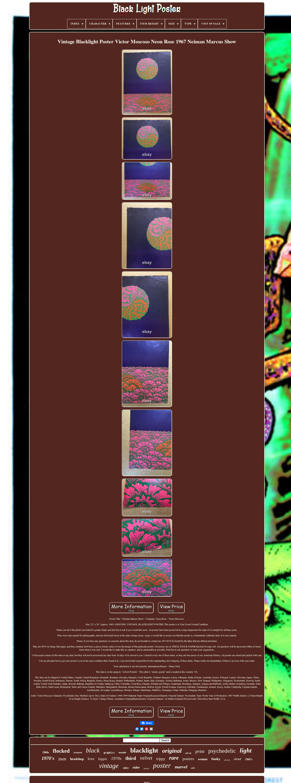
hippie (102, 759)
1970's (48, 758)
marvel (181, 766)
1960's (248, 759)
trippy (160, 759)
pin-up (188, 753)
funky (215, 759)
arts (193, 768)
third (130, 758)
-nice (126, 767)
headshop (77, 759)
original (172, 750)
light (246, 750)
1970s (116, 758)
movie (227, 760)
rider (136, 767)
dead (237, 759)
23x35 (62, 759)
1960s (45, 752)
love (91, 759)
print (199, 751)
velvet (146, 758)
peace (146, 768)
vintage (109, 765)
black (93, 750)
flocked (61, 751)
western (78, 752)
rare (174, 758)
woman (202, 759)
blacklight (144, 750)
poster (162, 765)
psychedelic (222, 751)
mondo (122, 752)
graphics (109, 752)
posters (188, 758)
